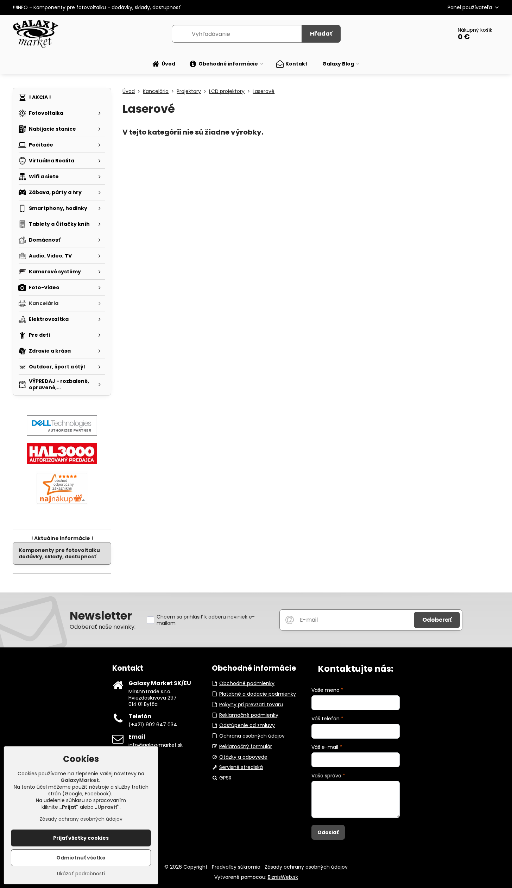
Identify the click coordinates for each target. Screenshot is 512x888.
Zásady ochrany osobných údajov (306, 866)
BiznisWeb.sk (283, 877)
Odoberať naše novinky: (102, 627)
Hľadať (321, 34)
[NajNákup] (62, 503)
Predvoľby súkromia (236, 866)
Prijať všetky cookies (81, 838)
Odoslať (328, 832)
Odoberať (436, 620)
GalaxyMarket (80, 780)
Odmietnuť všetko (81, 857)
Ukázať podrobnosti (81, 873)
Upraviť (107, 807)
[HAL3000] (62, 462)
